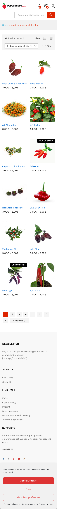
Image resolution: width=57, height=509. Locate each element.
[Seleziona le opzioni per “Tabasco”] (35, 161)
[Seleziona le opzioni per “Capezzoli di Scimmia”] (7, 161)
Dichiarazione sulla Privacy (33, 504)
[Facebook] (3, 459)
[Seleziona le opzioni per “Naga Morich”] (35, 78)
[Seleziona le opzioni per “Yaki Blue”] (35, 244)
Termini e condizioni (12, 419)
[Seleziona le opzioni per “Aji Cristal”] (35, 285)
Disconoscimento (11, 411)
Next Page (18, 320)
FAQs (4, 398)
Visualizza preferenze (28, 497)
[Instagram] (24, 459)
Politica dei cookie (12, 504)
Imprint (50, 504)
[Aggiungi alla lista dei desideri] (21, 78)
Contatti (6, 382)
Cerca (51, 15)
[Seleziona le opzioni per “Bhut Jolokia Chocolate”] (7, 78)
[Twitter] (8, 459)
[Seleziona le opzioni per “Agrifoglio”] (35, 120)
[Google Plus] (13, 459)
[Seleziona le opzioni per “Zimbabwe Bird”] (7, 244)
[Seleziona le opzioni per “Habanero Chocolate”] (7, 202)
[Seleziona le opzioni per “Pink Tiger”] (7, 285)
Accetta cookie (28, 480)
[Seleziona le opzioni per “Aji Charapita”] (7, 120)
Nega (28, 489)
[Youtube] (18, 459)
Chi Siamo (7, 377)
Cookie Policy (9, 402)
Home (5, 25)
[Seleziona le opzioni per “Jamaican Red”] (35, 202)
